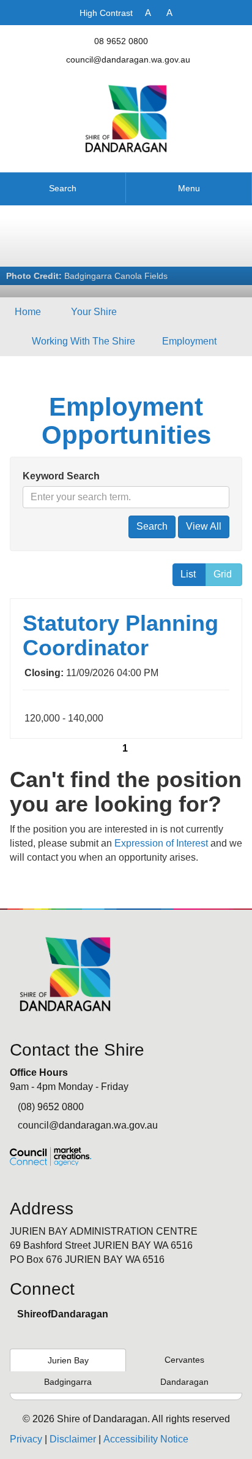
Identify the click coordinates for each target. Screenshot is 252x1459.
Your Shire (94, 312)
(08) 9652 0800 (51, 1107)
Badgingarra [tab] (68, 1382)
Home (28, 312)
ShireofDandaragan (62, 1314)
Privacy (26, 1439)
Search (62, 188)
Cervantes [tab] (184, 1360)
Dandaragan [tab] (184, 1382)
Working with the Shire (83, 341)
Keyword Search (61, 476)
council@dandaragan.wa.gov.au (128, 59)
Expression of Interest (161, 843)
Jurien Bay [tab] (68, 1360)
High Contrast (106, 13)
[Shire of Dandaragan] (126, 118)
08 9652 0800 (121, 41)
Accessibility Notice (145, 1439)
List (188, 574)
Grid (222, 574)
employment (189, 341)
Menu (189, 188)
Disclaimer (73, 1439)
